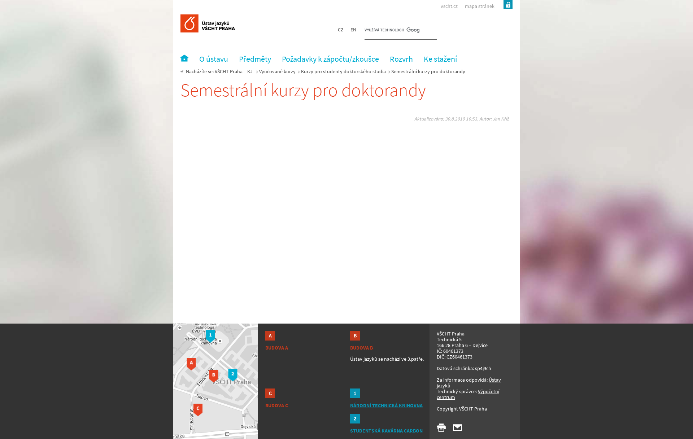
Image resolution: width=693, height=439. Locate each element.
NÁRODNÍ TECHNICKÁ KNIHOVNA (386, 405)
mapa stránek (479, 6)
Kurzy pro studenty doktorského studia (343, 71)
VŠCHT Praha (229, 71)
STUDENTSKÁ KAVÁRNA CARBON (386, 430)
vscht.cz (449, 6)
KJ (250, 71)
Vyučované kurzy (277, 71)
